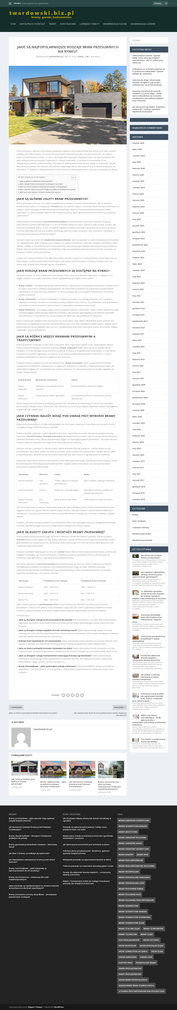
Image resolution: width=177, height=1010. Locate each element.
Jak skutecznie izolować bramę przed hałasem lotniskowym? (80, 784)
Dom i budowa (68, 24)
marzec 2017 (138, 467)
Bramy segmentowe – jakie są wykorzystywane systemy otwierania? (53, 784)
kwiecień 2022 (138, 283)
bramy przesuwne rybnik (131, 889)
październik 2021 (140, 321)
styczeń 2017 (138, 480)
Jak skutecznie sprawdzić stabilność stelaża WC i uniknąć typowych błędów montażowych (148, 109)
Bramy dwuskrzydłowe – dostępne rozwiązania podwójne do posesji (30, 837)
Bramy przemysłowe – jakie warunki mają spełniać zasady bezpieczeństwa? (31, 819)
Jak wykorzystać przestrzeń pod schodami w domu (86, 844)
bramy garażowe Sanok (130, 843)
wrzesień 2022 (138, 251)
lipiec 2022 (137, 264)
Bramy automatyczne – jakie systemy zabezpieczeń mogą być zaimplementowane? (109, 785)
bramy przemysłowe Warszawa (134, 877)
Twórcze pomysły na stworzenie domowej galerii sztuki (88, 866)
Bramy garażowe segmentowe (134, 849)
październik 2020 (140, 397)
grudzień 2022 (138, 232)
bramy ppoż (142, 854)
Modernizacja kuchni (115, 24)
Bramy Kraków (126, 854)
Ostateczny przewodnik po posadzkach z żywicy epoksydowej (148, 638)
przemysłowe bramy (146, 962)
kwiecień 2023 (138, 206)
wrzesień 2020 (138, 404)
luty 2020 (136, 448)
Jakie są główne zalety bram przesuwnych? (36, 181)
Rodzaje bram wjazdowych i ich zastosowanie (40, 641)
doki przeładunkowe (129, 940)
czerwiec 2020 (138, 423)
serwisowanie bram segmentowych (136, 985)
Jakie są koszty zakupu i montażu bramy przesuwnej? (40, 192)
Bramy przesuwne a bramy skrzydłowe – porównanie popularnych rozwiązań (33, 895)
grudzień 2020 (138, 385)
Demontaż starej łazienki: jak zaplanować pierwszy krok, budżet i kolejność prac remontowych (148, 697)
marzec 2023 (138, 213)
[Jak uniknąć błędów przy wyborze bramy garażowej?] (24, 768)
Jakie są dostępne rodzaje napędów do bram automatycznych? (48, 630)
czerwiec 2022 (138, 270)
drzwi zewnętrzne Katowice (133, 951)
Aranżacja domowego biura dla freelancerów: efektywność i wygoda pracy (147, 618)
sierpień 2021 (138, 334)
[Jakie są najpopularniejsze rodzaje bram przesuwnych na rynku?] (68, 105)
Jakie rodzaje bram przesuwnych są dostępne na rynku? (41, 184)
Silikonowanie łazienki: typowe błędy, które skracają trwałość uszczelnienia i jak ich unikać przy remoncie (147, 59)
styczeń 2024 (138, 200)
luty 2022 (136, 296)
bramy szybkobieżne (154, 928)
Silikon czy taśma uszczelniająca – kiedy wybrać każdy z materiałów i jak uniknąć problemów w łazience (148, 720)
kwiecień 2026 (138, 168)
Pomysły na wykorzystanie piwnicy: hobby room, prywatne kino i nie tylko (85, 828)
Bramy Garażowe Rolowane (132, 837)
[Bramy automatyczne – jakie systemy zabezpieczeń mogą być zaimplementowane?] (111, 769)
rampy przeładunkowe (130, 974)
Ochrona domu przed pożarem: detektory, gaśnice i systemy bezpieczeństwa (86, 852)
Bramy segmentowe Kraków (133, 911)
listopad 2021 (138, 315)
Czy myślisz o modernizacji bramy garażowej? (153, 740)
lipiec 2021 (137, 340)
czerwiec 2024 (138, 187)
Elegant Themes (35, 1007)
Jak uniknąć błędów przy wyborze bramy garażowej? (23, 781)
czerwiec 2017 (138, 461)
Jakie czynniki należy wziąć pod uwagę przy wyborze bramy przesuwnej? (47, 189)
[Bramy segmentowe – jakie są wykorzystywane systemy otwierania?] (53, 769)
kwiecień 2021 (138, 359)
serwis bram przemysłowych (133, 980)
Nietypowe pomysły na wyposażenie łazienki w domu (87, 859)
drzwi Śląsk (157, 951)
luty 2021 (136, 372)
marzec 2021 (138, 366)
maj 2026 (136, 162)
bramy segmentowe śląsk (131, 923)
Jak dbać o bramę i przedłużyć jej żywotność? (29, 853)
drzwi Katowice (151, 940)
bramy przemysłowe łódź (131, 883)
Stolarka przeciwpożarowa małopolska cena (141, 991)
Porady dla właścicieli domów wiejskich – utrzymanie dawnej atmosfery (146, 657)
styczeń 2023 (138, 225)
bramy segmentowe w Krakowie (134, 917)
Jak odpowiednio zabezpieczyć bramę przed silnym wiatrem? (32, 860)
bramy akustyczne (128, 832)
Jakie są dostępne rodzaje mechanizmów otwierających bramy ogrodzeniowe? (55, 655)
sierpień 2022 (138, 257)
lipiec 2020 (137, 416)
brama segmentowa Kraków (133, 826)
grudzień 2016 (138, 486)
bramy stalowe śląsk (129, 928)
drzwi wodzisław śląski (152, 945)
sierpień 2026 (138, 143)
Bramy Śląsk (147, 934)
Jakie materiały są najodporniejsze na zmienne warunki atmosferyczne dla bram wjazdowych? (34, 887)
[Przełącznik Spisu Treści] (72, 177)
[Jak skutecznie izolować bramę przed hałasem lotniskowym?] (82, 769)
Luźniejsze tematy (89, 24)
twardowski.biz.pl (56, 56)
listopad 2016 (138, 493)
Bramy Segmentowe (128, 906)
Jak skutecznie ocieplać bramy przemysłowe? (151, 556)
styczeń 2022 (138, 302)
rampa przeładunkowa (130, 968)
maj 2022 (136, 276)
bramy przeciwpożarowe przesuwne (137, 866)
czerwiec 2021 (138, 346)
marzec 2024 (138, 194)
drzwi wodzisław (127, 945)
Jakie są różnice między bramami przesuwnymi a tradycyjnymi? (43, 187)
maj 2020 (136, 429)
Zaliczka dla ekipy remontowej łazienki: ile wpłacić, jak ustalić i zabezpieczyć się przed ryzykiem (147, 82)
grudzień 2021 (138, 308)
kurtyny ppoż (125, 962)
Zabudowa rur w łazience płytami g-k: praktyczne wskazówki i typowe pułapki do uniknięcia (148, 71)
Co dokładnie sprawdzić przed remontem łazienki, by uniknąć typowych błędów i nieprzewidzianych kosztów (148, 595)
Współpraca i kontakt (32, 24)
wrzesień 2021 (138, 327)
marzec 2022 (138, 289)
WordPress (59, 1007)
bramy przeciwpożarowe (131, 860)
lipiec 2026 (137, 149)
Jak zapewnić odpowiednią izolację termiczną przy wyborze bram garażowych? (148, 574)
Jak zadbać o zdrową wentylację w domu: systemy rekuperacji (146, 677)
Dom (13, 24)
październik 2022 (140, 245)
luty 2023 (136, 219)
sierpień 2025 (138, 181)
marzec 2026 (138, 175)
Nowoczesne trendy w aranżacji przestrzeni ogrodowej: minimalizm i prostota (88, 837)
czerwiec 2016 (138, 499)
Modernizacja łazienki (143, 24)
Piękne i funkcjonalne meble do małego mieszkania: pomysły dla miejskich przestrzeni (86, 882)
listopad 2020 (138, 391)
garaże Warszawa (127, 957)
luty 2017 (136, 474)
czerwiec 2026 (138, 155)
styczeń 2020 (138, 455)
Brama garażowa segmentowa (35, 3)
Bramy (52, 24)
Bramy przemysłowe (129, 871)
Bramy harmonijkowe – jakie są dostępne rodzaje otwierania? (47, 666)
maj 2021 (136, 353)
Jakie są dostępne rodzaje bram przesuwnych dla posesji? (45, 620)
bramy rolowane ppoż (130, 894)
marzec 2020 (138, 442)
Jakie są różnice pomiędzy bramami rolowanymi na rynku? (46, 648)
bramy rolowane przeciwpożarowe (136, 900)
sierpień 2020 (138, 410)
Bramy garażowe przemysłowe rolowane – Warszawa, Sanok (33, 845)
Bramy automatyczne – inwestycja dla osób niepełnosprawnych (29, 878)
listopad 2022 (138, 238)
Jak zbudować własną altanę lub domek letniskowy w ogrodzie (87, 819)
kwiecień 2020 (138, 436)
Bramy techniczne (128, 934)
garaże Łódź (146, 957)
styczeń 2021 (138, 378)
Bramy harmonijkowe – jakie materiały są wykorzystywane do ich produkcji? (28, 869)
